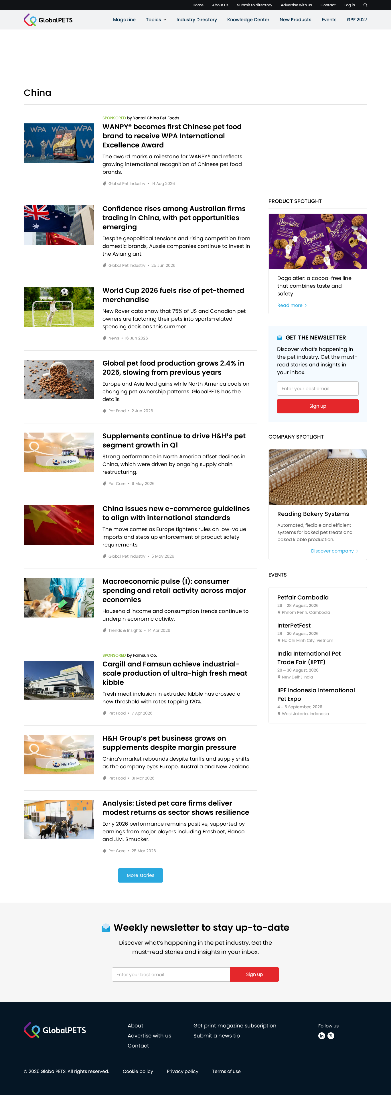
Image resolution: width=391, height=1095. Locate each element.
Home (198, 5)
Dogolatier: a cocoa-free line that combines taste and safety (314, 286)
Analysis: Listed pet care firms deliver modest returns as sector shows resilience (175, 808)
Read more (290, 305)
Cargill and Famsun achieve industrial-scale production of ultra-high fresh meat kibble (174, 673)
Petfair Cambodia (303, 597)
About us (220, 5)
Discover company (332, 551)
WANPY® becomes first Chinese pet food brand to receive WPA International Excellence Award (172, 136)
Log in (349, 5)
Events (329, 19)
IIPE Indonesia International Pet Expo (316, 694)
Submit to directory (254, 5)
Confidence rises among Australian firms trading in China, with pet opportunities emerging (174, 218)
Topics (153, 19)
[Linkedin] (321, 1035)
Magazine (124, 19)
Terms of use (226, 1071)
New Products (295, 19)
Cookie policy (138, 1071)
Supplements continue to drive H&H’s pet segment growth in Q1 (174, 440)
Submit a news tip (216, 1035)
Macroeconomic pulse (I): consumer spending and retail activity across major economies (174, 590)
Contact (328, 5)
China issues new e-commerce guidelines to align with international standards (176, 513)
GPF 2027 (357, 19)
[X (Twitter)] (330, 1035)
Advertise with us (296, 5)
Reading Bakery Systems (313, 514)
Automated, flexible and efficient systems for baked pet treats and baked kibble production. (315, 532)
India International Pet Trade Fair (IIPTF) (309, 658)
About (135, 1025)
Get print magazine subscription (235, 1025)
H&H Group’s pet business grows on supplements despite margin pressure (169, 743)
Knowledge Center (248, 19)
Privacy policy (182, 1071)
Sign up (317, 406)
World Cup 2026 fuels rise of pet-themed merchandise (173, 295)
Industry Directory (197, 19)
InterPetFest (294, 626)
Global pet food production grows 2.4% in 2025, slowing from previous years (173, 368)
